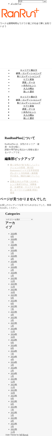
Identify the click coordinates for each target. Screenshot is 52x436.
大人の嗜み (28, 88)
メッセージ (16, 3)
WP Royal (23, 435)
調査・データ (28, 82)
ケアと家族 (28, 79)
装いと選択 (28, 91)
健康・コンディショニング (28, 73)
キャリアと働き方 (28, 70)
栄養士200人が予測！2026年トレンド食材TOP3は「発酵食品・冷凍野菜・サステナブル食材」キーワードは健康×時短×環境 (25, 187)
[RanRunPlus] (20, 18)
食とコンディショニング (28, 76)
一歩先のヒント (28, 85)
